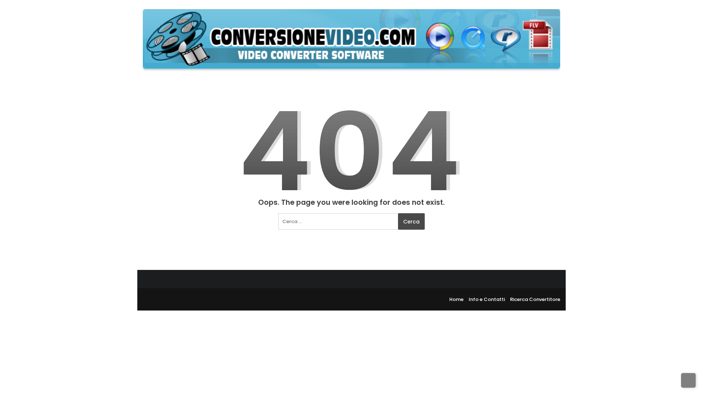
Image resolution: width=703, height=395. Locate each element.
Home (456, 299)
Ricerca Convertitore (535, 299)
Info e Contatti (487, 299)
